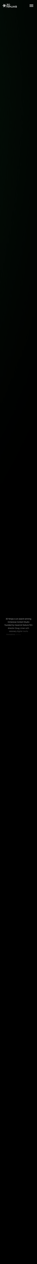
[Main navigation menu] (31, 5)
